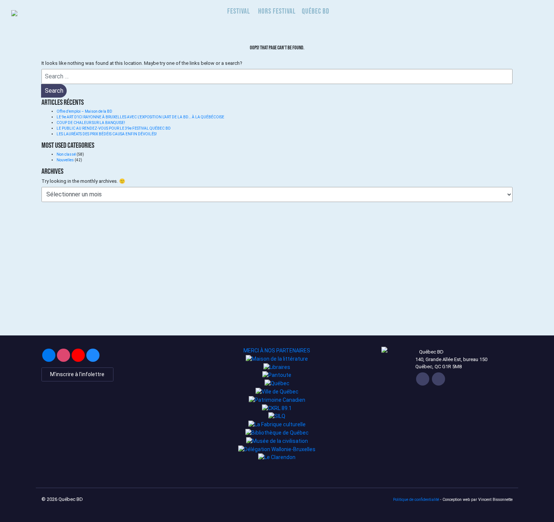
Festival (238, 11)
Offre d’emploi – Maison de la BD (84, 111)
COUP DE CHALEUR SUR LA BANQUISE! (91, 123)
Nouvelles (65, 160)
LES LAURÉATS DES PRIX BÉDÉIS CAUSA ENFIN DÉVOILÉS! (107, 134)
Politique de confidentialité (416, 499)
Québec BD (315, 11)
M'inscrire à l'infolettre (77, 374)
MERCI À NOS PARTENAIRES (276, 350)
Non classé (66, 154)
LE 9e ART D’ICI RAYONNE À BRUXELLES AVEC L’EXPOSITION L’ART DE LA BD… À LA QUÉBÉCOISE (140, 117)
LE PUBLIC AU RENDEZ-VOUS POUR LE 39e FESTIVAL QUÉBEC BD (114, 128)
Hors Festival (277, 11)
